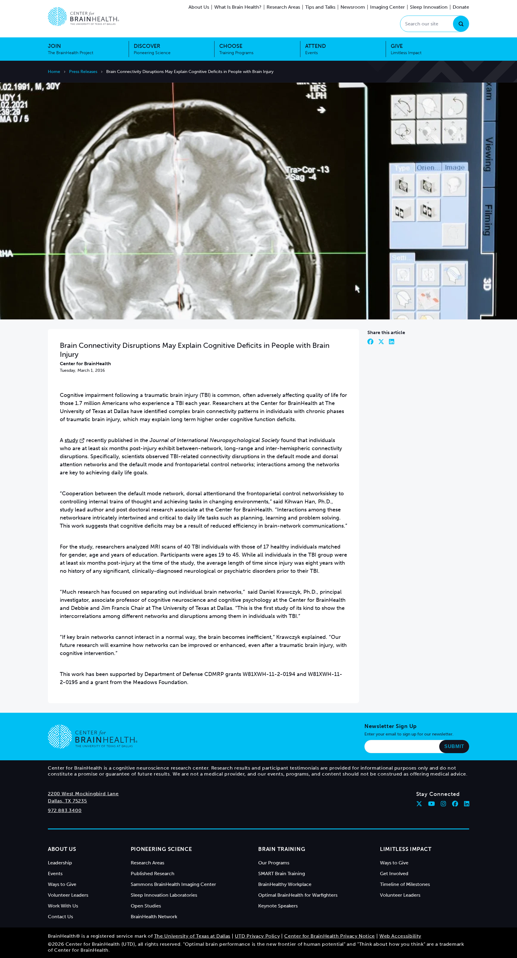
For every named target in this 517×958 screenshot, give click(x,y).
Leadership (60, 863)
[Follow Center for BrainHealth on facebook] (455, 804)
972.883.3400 (65, 810)
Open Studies (146, 906)
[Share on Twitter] (381, 342)
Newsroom (352, 7)
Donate (461, 7)
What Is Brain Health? (237, 7)
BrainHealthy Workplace (284, 884)
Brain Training (281, 849)
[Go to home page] (92, 737)
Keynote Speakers (278, 906)
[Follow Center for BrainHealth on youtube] (431, 804)
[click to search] (461, 24)
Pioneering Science (161, 849)
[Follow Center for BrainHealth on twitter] (419, 804)
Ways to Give (62, 884)
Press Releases (83, 71)
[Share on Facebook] (370, 342)
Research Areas (283, 7)
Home (54, 71)
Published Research (152, 873)
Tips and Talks (320, 7)
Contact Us (60, 916)
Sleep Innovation (429, 7)
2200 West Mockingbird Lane (83, 793)
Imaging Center (387, 7)
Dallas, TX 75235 (67, 801)
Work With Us (63, 906)
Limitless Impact (406, 849)
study (71, 440)
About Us (198, 7)
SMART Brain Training (281, 873)
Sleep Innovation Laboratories (164, 895)
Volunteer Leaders (68, 895)
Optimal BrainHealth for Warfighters (297, 895)
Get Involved (394, 873)
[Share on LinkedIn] (391, 342)
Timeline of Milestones (405, 884)
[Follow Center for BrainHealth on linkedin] (466, 804)
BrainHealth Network (154, 916)
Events (55, 873)
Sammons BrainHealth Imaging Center (173, 884)
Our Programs (273, 863)
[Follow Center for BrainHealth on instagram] (443, 804)
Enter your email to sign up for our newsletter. (409, 734)
